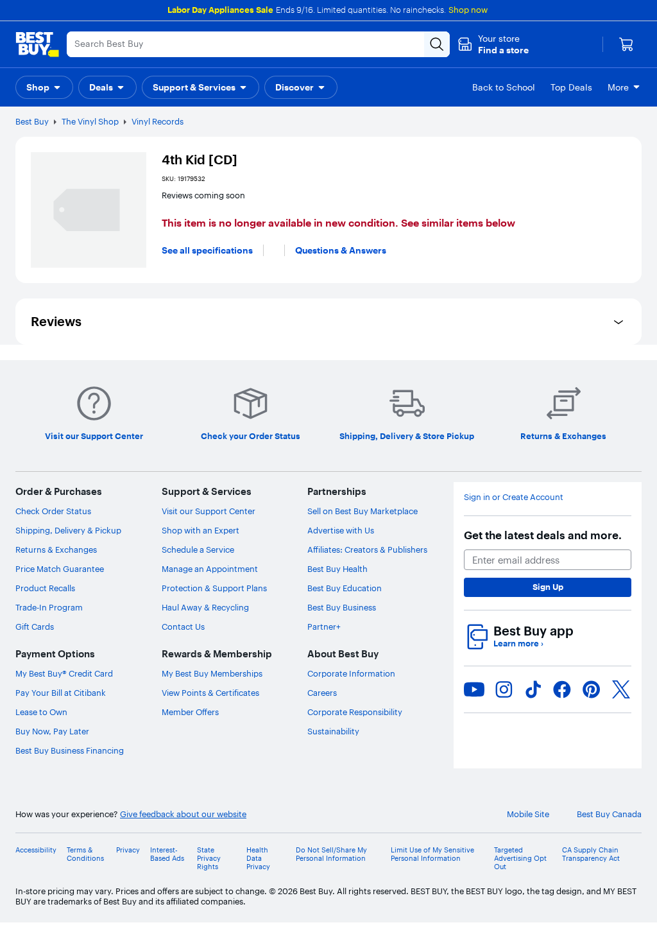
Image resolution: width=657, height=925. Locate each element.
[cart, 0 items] (626, 44)
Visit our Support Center (208, 511)
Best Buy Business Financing (69, 750)
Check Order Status (53, 511)
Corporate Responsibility (354, 712)
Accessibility (35, 850)
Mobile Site (528, 814)
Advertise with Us (340, 530)
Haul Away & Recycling (205, 607)
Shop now (468, 9)
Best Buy (32, 121)
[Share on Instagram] (503, 689)
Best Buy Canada (609, 814)
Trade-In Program (49, 607)
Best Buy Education (344, 588)
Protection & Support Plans (214, 588)
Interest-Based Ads (167, 854)
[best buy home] (37, 44)
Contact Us (183, 626)
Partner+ (324, 626)
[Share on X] (621, 689)
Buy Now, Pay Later (52, 731)
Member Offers (190, 712)
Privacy (128, 850)
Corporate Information (351, 673)
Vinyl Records (157, 121)
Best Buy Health (337, 569)
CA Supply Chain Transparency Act (591, 854)
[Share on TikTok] (533, 689)
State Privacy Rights (209, 858)
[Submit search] (437, 44)
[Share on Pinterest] (591, 689)
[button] (493, 44)
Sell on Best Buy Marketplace (362, 511)
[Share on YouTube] (474, 689)
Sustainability (333, 731)
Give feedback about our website (183, 814)
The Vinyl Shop (90, 121)
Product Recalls (45, 588)
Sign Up (548, 587)
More (618, 87)
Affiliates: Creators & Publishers (367, 549)
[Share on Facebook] (562, 689)
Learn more (518, 643)
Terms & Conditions (85, 854)
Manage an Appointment (210, 569)
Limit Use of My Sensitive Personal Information (432, 854)
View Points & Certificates (210, 692)
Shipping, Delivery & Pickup (68, 530)
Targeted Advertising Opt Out (520, 858)
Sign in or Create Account (513, 497)
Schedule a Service (198, 549)
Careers (322, 692)
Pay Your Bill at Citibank (60, 692)
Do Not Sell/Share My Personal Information (331, 854)
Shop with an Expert (200, 530)
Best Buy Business (341, 607)
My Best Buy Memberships (212, 673)
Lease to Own (41, 712)
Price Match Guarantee (59, 569)
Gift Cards (34, 626)
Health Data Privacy (258, 858)
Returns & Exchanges (56, 549)
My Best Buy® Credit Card (64, 673)
